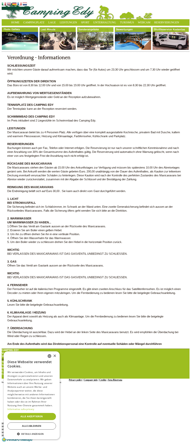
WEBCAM (144, 22)
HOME (15, 22)
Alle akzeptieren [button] (32, 416)
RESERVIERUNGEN (166, 22)
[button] (31, 434)
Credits (102, 380)
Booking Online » (16, 8)
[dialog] (32, 395)
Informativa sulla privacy (20, 409)
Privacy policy (75, 380)
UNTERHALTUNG (104, 22)
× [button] (54, 356)
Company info (91, 380)
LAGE (52, 22)
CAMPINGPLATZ (33, 22)
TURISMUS (127, 22)
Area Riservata (115, 380)
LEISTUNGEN (68, 22)
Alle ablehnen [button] (31, 426)
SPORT (85, 22)
